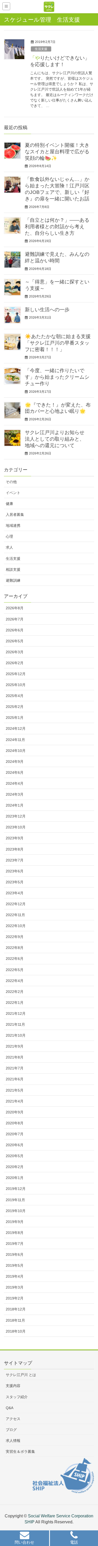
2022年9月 (15, 937)
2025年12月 (16, 674)
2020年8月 (15, 1123)
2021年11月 (15, 1024)
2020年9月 (15, 1112)
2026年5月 (15, 641)
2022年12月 (16, 904)
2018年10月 (16, 1331)
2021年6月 (15, 1079)
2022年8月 (15, 948)
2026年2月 (15, 663)
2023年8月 (15, 849)
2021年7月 (15, 1068)
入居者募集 (15, 514)
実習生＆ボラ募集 (20, 1451)
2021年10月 (16, 1035)
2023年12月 (16, 816)
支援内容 (13, 1386)
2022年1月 (15, 1002)
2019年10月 (16, 1211)
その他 (11, 482)
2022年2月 (15, 992)
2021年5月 (15, 1090)
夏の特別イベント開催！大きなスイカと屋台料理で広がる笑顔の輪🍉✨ (57, 151)
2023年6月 (15, 871)
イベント (13, 493)
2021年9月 (15, 1046)
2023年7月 (15, 860)
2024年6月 (15, 772)
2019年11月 (15, 1200)
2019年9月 (15, 1222)
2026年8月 (15, 608)
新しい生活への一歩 (47, 309)
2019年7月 (15, 1243)
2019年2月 (15, 1298)
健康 (9, 504)
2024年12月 (16, 728)
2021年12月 (16, 1013)
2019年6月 (15, 1254)
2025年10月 (16, 685)
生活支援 (41, 49)
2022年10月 (16, 926)
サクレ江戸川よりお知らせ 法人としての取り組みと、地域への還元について (54, 439)
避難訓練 (13, 580)
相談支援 (13, 569)
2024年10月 (16, 751)
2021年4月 (15, 1101)
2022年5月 (15, 970)
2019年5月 (15, 1265)
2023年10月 (16, 827)
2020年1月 (15, 1178)
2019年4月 (15, 1276)
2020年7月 (15, 1134)
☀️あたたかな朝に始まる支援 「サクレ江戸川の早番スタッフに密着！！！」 (58, 343)
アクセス (13, 1419)
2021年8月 (15, 1057)
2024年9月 (15, 761)
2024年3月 (15, 794)
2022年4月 (15, 981)
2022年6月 (15, 958)
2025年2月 (15, 707)
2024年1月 (15, 805)
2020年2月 (15, 1167)
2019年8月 (15, 1233)
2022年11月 (15, 915)
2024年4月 (15, 783)
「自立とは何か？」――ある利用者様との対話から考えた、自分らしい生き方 (57, 226)
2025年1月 (15, 717)
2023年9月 (15, 838)
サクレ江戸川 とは (21, 1375)
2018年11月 (15, 1320)
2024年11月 (15, 740)
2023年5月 (15, 882)
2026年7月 (15, 619)
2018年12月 (16, 1309)
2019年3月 (15, 1287)
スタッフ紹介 (17, 1397)
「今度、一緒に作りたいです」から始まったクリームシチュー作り (57, 377)
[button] (24, 1538)
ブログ (11, 1430)
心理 (9, 536)
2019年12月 (16, 1189)
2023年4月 (15, 893)
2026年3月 (15, 652)
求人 (9, 547)
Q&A (9, 1408)
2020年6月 (15, 1145)
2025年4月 (15, 696)
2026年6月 (15, 630)
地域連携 (13, 525)
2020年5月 (15, 1156)
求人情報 (13, 1441)
